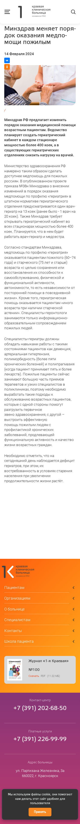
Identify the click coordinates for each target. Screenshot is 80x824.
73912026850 (40, 708)
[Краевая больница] (34, 12)
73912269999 (40, 739)
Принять (40, 812)
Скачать (34, 676)
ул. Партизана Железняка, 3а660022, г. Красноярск (40, 773)
